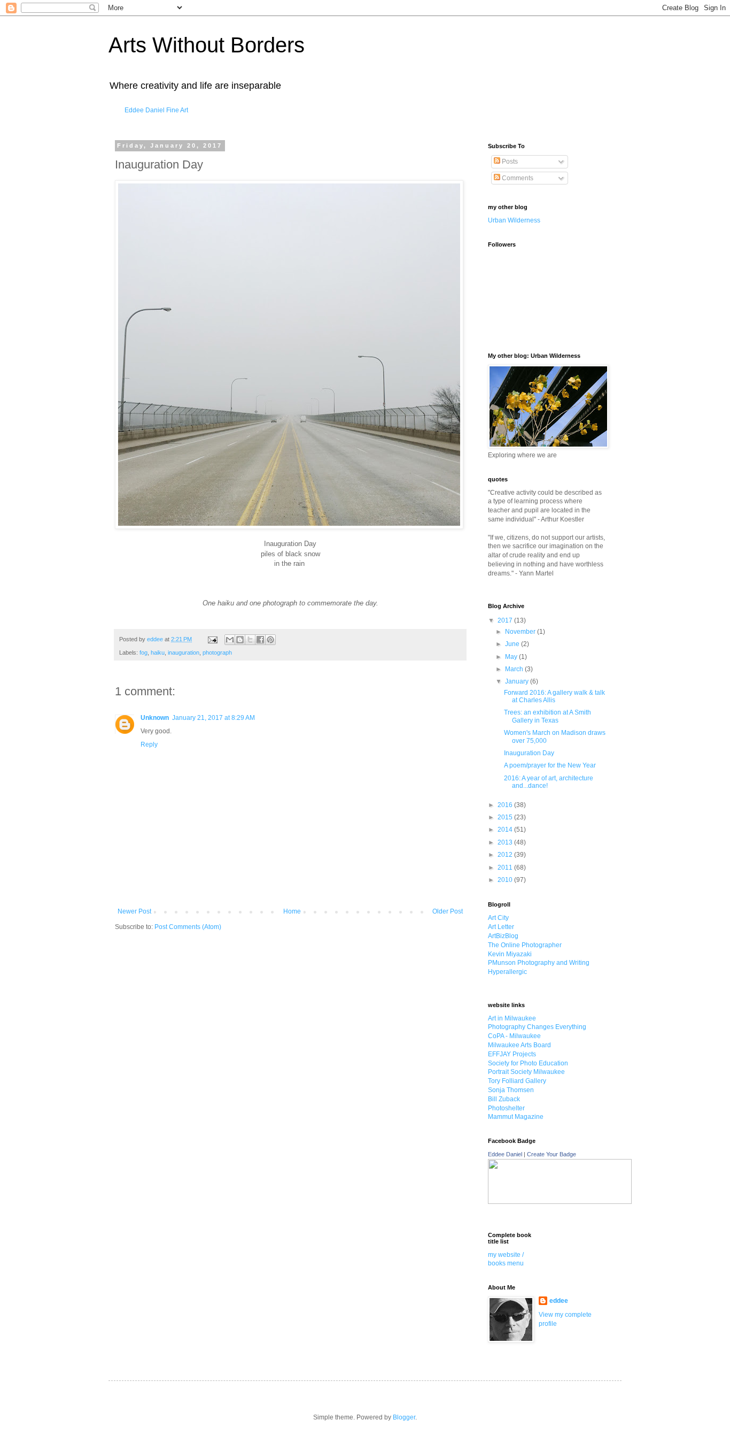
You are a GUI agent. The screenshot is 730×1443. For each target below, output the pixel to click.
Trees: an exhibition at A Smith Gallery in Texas (547, 716)
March (515, 669)
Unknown (155, 718)
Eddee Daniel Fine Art (156, 110)
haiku (158, 652)
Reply (149, 744)
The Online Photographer (525, 945)
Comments (516, 178)
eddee (558, 1300)
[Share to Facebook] (260, 639)
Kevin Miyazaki (510, 954)
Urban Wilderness (514, 220)
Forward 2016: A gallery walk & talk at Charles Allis (554, 696)
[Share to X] (250, 639)
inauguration (183, 652)
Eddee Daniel (505, 1154)
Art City (498, 918)
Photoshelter (506, 1108)
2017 (506, 620)
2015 (506, 817)
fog (143, 652)
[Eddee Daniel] (560, 1202)
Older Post (447, 911)
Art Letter (501, 927)
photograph (217, 652)
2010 (506, 880)
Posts (509, 161)
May (512, 657)
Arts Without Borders (206, 45)
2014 (506, 829)
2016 (506, 805)
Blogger (404, 1417)
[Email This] (229, 639)
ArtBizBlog (503, 936)
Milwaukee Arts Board (519, 1045)
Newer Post (134, 911)
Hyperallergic (507, 972)
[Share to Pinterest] (270, 639)
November (521, 631)
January (517, 681)
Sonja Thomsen (511, 1090)
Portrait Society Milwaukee (526, 1072)
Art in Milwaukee (512, 1018)
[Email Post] (212, 639)
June (513, 644)
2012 (506, 854)
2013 (506, 842)
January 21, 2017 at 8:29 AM (213, 718)
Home (292, 911)
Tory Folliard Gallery (517, 1081)
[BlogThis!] (240, 639)
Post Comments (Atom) (187, 927)
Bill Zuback (504, 1099)
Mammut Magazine (515, 1116)
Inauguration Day (529, 753)
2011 (506, 867)
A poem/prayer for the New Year (550, 765)
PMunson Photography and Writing (538, 962)
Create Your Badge (551, 1154)
